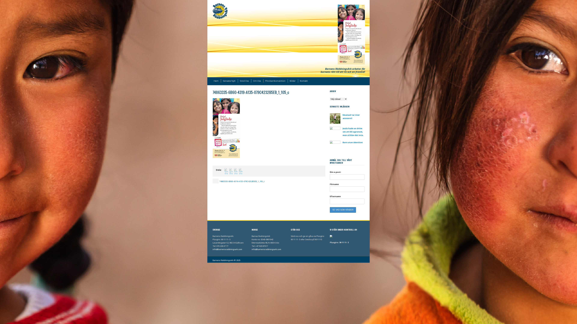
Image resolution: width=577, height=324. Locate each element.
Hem (216, 81)
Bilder (293, 81)
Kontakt (304, 81)
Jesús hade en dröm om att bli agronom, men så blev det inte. (353, 131)
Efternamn (335, 196)
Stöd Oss (244, 81)
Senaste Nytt (229, 81)
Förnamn (334, 184)
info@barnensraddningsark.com (227, 249)
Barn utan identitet (353, 142)
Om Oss (257, 81)
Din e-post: (335, 172)
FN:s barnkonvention (275, 81)
